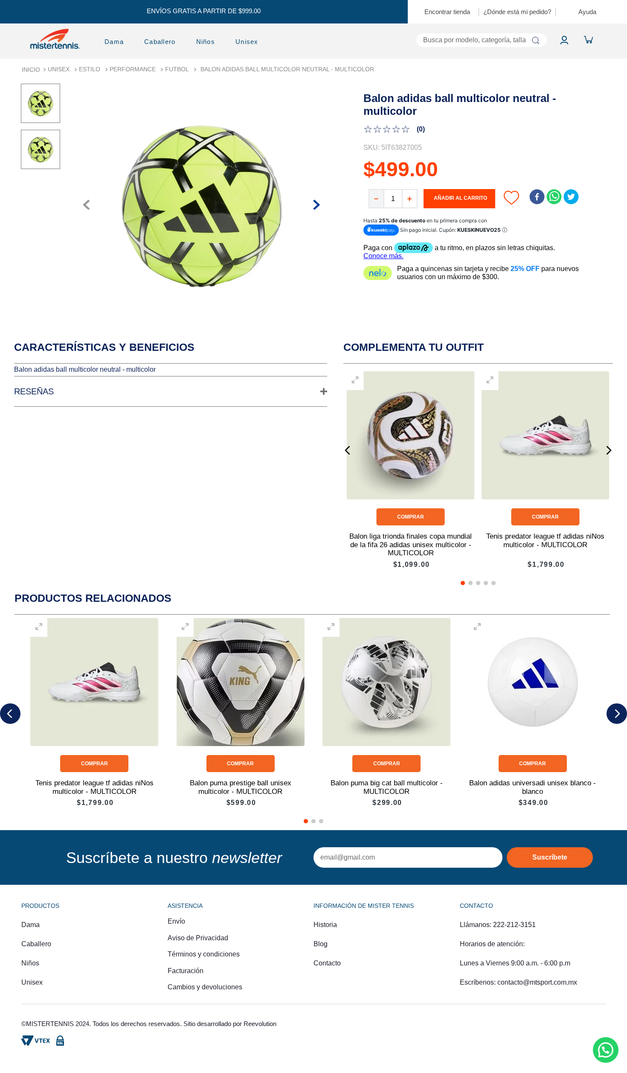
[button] (170, 391)
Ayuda (587, 11)
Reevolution (260, 1023)
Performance (133, 69)
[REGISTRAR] (550, 857)
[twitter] (571, 197)
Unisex (59, 69)
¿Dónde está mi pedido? (517, 11)
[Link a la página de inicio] (30, 69)
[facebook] (537, 197)
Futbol (177, 69)
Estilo (89, 69)
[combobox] (413, 40)
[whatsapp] (554, 197)
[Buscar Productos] (535, 40)
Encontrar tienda (447, 11)
